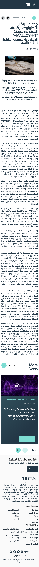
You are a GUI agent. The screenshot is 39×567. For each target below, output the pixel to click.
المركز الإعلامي (13, 510)
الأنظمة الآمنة (13, 541)
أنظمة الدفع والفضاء (11, 529)
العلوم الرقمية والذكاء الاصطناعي (29, 533)
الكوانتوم (15, 532)
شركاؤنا (35, 516)
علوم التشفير (32, 541)
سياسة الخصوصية (19, 556)
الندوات (35, 522)
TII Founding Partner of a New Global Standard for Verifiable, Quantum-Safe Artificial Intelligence (19, 414)
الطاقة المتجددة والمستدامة (12, 536)
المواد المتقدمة (31, 529)
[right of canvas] (2, 4)
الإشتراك (32, 469)
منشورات (34, 519)
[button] (18, 450)
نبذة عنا (35, 510)
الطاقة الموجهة (31, 544)
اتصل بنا (16, 519)
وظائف (16, 516)
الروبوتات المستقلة (30, 538)
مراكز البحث (33, 513)
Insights (15, 513)
